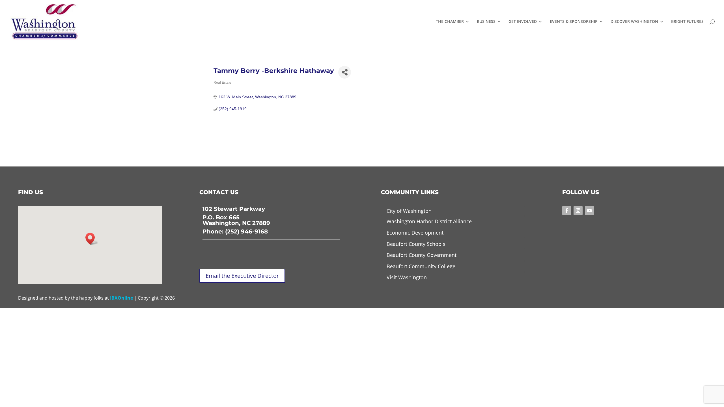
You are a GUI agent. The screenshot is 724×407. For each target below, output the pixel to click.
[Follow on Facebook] (566, 210)
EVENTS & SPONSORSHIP (574, 22)
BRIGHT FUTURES (687, 22)
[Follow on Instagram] (578, 210)
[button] (91, 239)
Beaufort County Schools (416, 244)
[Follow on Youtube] (589, 210)
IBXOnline (121, 298)
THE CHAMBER (450, 22)
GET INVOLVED (522, 22)
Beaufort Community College (421, 266)
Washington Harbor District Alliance (429, 221)
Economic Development (415, 232)
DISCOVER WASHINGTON (634, 22)
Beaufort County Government (421, 255)
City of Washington (409, 210)
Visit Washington (407, 277)
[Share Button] (344, 72)
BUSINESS (486, 22)
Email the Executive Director (242, 276)
